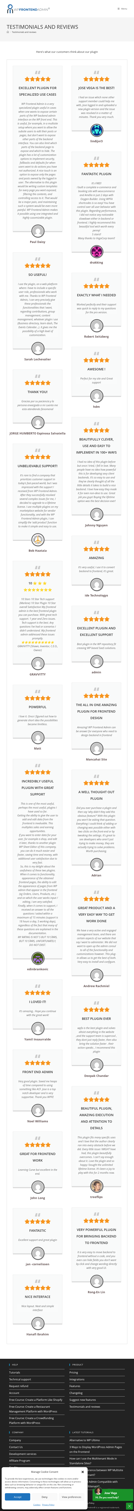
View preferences (71, 1497)
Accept (17, 1497)
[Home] (8, 32)
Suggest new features (82, 1400)
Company (15, 1440)
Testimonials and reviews (24, 32)
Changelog (76, 1393)
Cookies (37, 1504)
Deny (45, 1497)
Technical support (20, 1379)
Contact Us (16, 1447)
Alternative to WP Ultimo (84, 1440)
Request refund (18, 1386)
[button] (82, 1472)
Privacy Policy (48, 1504)
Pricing (73, 1372)
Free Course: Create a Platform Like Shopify (35, 1400)
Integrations (76, 1379)
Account (14, 1393)
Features (74, 1386)
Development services (22, 1454)
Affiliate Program (19, 1460)
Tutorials (14, 1372)
